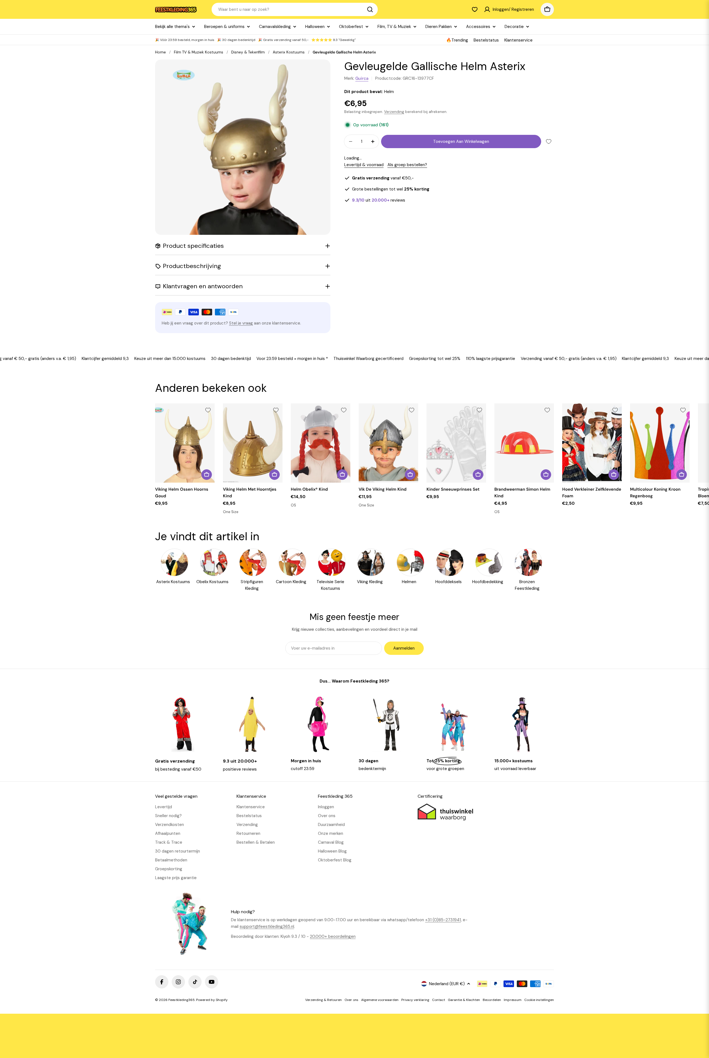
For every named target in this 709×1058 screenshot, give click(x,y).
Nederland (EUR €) (447, 984)
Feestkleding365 (181, 1000)
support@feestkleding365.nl (267, 926)
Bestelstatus (486, 40)
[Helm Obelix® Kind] (320, 443)
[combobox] (295, 9)
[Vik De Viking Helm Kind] (388, 443)
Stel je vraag (241, 323)
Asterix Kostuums (289, 52)
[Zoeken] (370, 9)
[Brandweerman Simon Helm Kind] (524, 443)
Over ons (351, 1000)
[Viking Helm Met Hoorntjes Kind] (252, 443)
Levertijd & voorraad (364, 165)
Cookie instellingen (539, 1000)
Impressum (513, 1000)
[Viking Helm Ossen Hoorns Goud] (185, 443)
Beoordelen (492, 1000)
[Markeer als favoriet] (548, 141)
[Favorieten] (474, 9)
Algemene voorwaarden (380, 1000)
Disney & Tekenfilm (248, 52)
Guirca (361, 78)
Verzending (394, 111)
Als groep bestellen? (407, 165)
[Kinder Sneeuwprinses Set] (456, 443)
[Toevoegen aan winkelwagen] (206, 474)
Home (160, 52)
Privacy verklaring (415, 1000)
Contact (438, 1000)
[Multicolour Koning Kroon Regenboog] (660, 443)
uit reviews (378, 200)
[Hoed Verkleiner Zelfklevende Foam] (592, 443)
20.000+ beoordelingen (333, 936)
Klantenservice (518, 40)
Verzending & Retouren (323, 1000)
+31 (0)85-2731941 (443, 920)
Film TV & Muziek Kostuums (198, 52)
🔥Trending (457, 40)
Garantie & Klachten (464, 1000)
